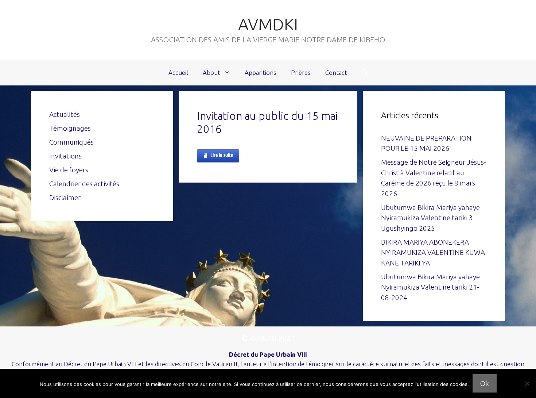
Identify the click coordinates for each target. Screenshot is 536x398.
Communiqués (71, 142)
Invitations (65, 156)
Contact (336, 72)
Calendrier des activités (84, 184)
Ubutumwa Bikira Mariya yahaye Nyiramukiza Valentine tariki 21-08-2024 (430, 287)
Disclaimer (65, 198)
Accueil (178, 72)
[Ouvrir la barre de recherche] (364, 72)
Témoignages (70, 128)
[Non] (527, 383)
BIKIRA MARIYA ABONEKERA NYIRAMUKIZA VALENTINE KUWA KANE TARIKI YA (433, 252)
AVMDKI (268, 24)
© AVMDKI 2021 (268, 338)
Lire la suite (221, 155)
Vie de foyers (68, 170)
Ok (484, 383)
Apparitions (260, 72)
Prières (301, 72)
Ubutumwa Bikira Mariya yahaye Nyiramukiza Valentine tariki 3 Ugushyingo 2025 (430, 217)
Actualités (64, 114)
